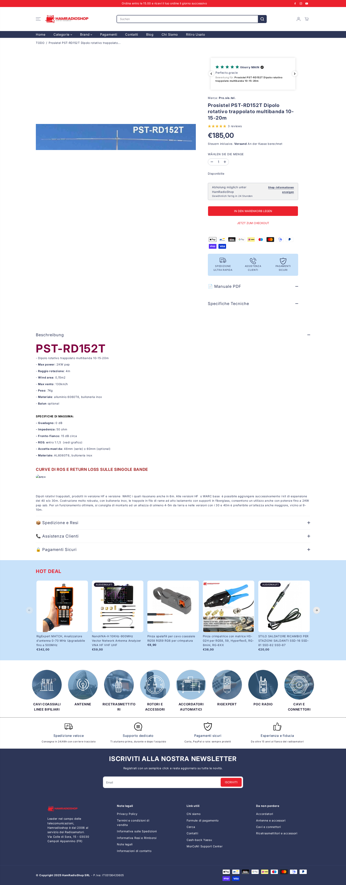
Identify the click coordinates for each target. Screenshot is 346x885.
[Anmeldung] (298, 19)
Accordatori (264, 814)
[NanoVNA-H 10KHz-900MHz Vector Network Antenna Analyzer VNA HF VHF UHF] (117, 606)
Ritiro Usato (195, 34)
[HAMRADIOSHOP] (67, 19)
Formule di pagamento (203, 820)
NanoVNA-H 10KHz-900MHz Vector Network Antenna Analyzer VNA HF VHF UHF (116, 640)
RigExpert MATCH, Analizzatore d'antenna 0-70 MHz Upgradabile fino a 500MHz (60, 640)
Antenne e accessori (270, 820)
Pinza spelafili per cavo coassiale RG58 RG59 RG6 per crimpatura (171, 638)
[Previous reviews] (211, 73)
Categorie (61, 34)
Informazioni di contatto (134, 851)
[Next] (316, 610)
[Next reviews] (294, 73)
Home (40, 34)
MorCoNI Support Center (204, 846)
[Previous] (29, 610)
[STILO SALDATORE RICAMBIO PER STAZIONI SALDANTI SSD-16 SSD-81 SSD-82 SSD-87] (284, 606)
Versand (240, 143)
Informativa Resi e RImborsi (136, 838)
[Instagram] (301, 3)
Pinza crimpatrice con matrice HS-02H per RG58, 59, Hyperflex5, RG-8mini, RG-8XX (228, 640)
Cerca (191, 827)
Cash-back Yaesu (199, 840)
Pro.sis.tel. (227, 98)
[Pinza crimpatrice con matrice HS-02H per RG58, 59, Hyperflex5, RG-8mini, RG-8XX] (228, 606)
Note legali (125, 844)
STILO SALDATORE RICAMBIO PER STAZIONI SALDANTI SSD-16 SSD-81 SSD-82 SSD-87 (283, 640)
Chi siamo (193, 814)
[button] (38, 19)
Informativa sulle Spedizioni (137, 831)
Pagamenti (108, 34)
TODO (40, 42)
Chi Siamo (170, 34)
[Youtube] (306, 3)
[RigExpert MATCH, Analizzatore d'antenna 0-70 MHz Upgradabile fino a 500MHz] (62, 606)
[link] (68, 809)
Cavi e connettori (268, 827)
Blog (150, 34)
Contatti (131, 34)
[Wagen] (306, 19)
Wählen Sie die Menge (226, 154)
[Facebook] (295, 3)
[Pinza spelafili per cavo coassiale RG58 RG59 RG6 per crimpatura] (173, 606)
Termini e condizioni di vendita (133, 823)
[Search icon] (262, 19)
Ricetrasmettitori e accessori (276, 833)
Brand (85, 34)
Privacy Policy (127, 814)
